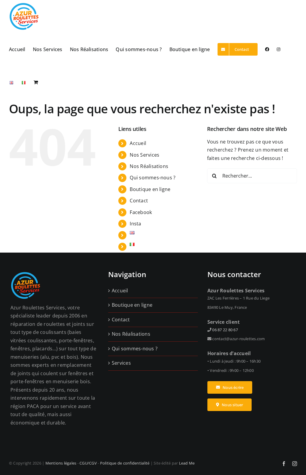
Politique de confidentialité (125, 463)
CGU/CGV (88, 463)
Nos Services (144, 155)
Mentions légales (60, 463)
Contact (139, 200)
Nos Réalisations (149, 166)
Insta (135, 223)
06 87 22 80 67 (225, 329)
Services (121, 363)
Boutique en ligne (150, 189)
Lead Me (187, 463)
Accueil (138, 143)
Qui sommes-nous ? (152, 177)
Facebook (141, 212)
